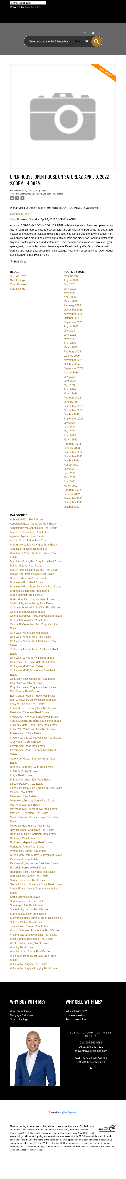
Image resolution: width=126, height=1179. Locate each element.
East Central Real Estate (24, 691)
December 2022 (73, 452)
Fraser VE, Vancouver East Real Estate (33, 729)
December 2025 (73, 309)
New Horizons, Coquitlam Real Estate (32, 829)
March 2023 (71, 439)
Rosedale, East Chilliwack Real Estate (32, 871)
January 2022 (72, 494)
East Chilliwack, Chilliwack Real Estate (33, 699)
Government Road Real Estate (28, 746)
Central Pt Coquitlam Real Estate (29, 620)
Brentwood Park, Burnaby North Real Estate (35, 586)
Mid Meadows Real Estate (25, 804)
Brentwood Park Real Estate (26, 582)
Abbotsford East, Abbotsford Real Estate (33, 523)
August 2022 (71, 464)
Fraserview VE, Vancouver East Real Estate (35, 737)
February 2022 (72, 489)
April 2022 (70, 481)
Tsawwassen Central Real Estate (29, 926)
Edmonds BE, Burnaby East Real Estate (33, 708)
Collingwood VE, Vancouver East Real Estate (41, 194)
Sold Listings (17, 288)
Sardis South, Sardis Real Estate (29, 876)
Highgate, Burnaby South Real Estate (32, 767)
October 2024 (72, 364)
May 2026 (69, 293)
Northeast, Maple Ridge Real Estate (31, 842)
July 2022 (69, 469)
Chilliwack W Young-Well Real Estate (32, 657)
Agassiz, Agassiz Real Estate (27, 536)
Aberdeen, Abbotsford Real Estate (30, 532)
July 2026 (69, 284)
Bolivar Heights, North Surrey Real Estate (34, 569)
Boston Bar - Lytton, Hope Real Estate (32, 574)
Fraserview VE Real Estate (26, 733)
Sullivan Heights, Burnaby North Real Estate (36, 917)
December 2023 (73, 406)
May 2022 (69, 477)
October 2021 (72, 506)
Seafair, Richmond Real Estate (28, 880)
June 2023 (70, 427)
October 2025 (72, 318)
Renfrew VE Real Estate (24, 859)
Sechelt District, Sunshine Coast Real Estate (36, 884)
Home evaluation (75, 1015)
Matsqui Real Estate (21, 792)
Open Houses (18, 284)
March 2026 (71, 301)
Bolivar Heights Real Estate (26, 565)
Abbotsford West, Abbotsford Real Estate (33, 527)
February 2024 (72, 397)
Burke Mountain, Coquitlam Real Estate (33, 599)
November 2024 (73, 360)
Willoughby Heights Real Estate (28, 964)
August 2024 (71, 372)
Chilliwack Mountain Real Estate (29, 632)
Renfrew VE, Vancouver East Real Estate (34, 863)
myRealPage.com (68, 1112)
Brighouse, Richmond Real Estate (30, 590)
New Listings (17, 280)
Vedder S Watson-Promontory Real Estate (34, 930)
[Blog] (90, 1068)
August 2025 (71, 326)
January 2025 (72, 355)
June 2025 (70, 334)
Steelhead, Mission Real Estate (28, 913)
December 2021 (73, 498)
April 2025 (70, 343)
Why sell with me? (76, 1011)
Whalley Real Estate (22, 947)
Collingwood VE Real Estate (26, 666)
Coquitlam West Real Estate (26, 683)
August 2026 (71, 280)
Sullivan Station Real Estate (26, 922)
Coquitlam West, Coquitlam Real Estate (33, 687)
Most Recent (71, 276)
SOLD (99, 33)
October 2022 (72, 460)
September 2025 (73, 322)
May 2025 (69, 339)
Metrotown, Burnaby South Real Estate (32, 800)
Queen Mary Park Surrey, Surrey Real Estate (36, 855)
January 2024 (72, 401)
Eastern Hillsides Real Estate (27, 704)
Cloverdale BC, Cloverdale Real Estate (33, 662)
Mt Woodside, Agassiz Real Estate (30, 825)
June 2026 (70, 288)
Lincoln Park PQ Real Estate (26, 783)
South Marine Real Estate (25, 897)
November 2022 (73, 456)
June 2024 (70, 381)
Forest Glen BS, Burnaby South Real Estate (35, 720)
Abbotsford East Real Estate (26, 519)
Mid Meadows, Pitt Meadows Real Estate (34, 809)
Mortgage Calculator (22, 1015)
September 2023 (73, 418)
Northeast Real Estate (23, 838)
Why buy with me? (20, 1011)
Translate (36, 7)
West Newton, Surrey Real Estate (29, 943)
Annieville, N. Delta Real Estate (28, 548)
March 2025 (71, 347)
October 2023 (72, 414)
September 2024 (73, 368)
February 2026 (72, 305)
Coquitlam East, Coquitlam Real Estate (32, 678)
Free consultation (76, 1019)
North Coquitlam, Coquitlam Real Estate (33, 834)
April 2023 (70, 435)
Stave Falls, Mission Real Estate (29, 909)
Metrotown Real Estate (23, 796)
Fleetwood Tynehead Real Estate (29, 712)
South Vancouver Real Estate (27, 901)
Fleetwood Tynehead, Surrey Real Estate (34, 716)
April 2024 (70, 389)
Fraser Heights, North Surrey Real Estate (34, 725)
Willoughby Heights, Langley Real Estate (34, 968)
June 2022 (70, 473)
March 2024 (71, 393)
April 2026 (70, 297)
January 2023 (72, 448)
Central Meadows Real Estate (27, 611)
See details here (19, 213)
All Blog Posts (18, 276)
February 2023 (72, 443)
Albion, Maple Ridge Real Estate (29, 540)
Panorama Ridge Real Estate (27, 846)
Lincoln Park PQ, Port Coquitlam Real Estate (36, 788)
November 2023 (73, 410)
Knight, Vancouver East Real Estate (31, 779)
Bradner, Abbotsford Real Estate (28, 578)
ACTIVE (87, 33)
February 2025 (72, 351)
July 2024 (69, 376)
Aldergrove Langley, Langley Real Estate (34, 544)
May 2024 (69, 385)
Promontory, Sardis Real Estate (28, 850)
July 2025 (69, 330)
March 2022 (71, 485)
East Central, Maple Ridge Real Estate (32, 695)
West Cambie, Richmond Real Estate (31, 938)
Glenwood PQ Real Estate (25, 741)
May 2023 (69, 431)
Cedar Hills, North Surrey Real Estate (31, 603)
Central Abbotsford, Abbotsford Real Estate (35, 607)
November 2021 (73, 502)
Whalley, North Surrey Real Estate (30, 951)
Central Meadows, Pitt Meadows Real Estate (36, 615)
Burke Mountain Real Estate (26, 595)
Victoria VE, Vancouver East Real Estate (33, 934)
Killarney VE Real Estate (24, 771)
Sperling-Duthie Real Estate (26, 905)
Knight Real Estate (21, 775)
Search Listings (19, 1019)
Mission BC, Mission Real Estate (29, 813)
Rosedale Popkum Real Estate (28, 867)
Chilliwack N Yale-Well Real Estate (30, 636)
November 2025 (73, 313)
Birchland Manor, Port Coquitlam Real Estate (36, 561)
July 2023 (69, 422)
